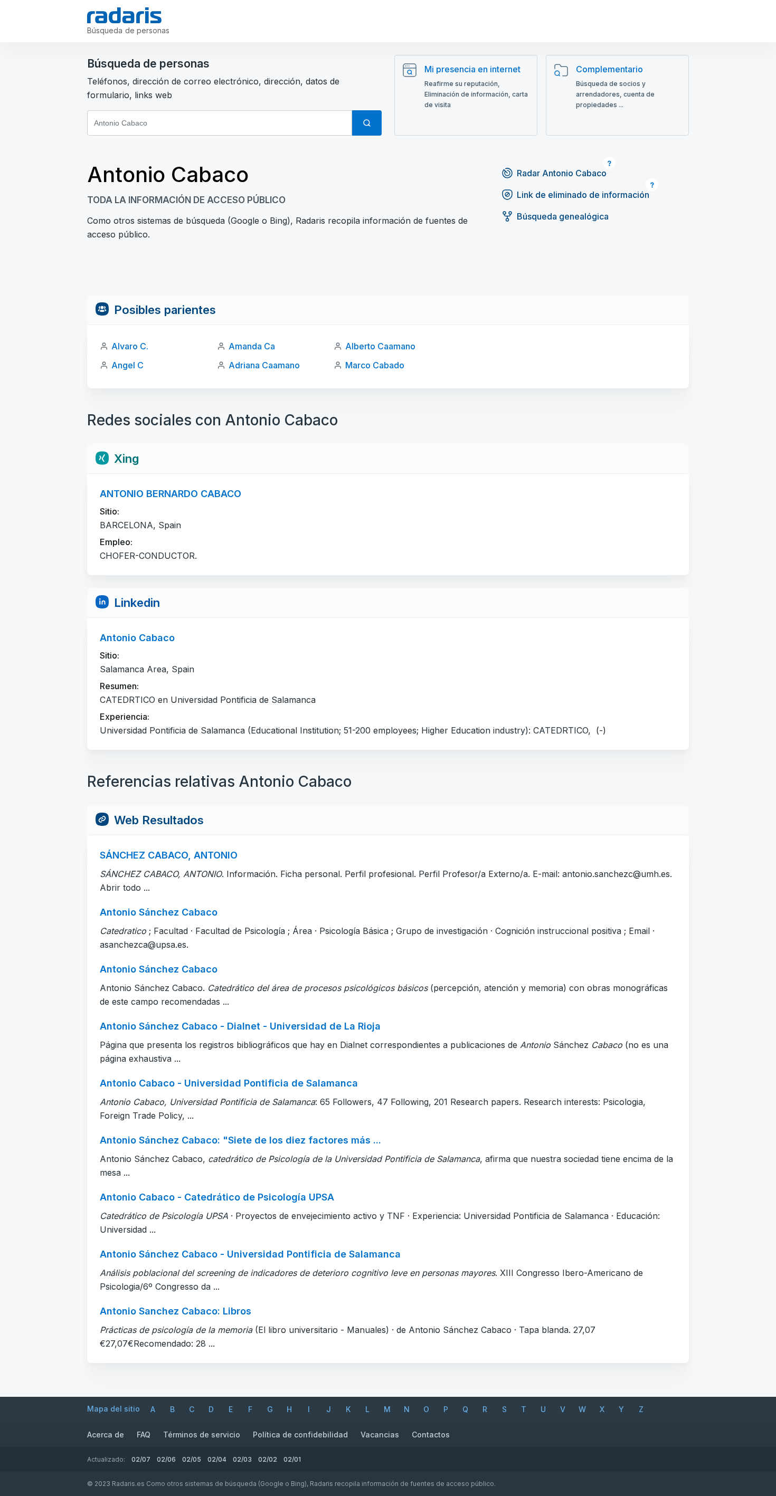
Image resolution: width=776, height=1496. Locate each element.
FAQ (143, 1434)
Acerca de (105, 1434)
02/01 (292, 1459)
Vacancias (380, 1434)
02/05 (191, 1459)
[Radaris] (124, 15)
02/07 (140, 1459)
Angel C (127, 365)
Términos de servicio (201, 1434)
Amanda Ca (252, 346)
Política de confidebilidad (300, 1434)
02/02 (267, 1459)
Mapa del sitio (113, 1408)
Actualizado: (106, 1459)
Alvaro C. (129, 346)
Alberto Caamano (380, 346)
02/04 (216, 1459)
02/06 (166, 1459)
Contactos (431, 1434)
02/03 (242, 1459)
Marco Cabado (374, 365)
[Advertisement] (388, 271)
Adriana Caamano (264, 365)
